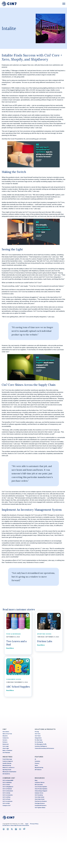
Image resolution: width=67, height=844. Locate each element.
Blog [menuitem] (36, 780)
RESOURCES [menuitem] (40, 778)
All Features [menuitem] (38, 769)
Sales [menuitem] (36, 765)
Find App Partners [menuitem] (40, 803)
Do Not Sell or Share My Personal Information (16, 825)
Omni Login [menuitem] (6, 748)
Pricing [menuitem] (37, 731)
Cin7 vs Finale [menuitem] (6, 799)
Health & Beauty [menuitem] (7, 763)
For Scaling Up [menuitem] (39, 742)
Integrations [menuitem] (38, 738)
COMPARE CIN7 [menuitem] (9, 778)
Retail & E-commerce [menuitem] (8, 767)
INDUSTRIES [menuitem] (7, 757)
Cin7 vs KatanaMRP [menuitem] (8, 780)
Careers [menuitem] (5, 740)
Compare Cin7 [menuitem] (7, 805)
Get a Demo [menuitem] (6, 731)
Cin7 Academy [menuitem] (39, 795)
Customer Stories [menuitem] (39, 782)
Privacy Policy (34, 823)
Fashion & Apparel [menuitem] (8, 761)
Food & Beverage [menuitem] (7, 759)
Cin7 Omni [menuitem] (38, 735)
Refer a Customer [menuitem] (7, 750)
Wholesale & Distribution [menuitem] (9, 771)
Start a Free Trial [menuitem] (7, 733)
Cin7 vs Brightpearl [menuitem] (8, 786)
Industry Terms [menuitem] (39, 793)
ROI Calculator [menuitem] (39, 784)
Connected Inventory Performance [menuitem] (44, 748)
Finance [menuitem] (37, 763)
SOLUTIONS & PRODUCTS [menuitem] (45, 729)
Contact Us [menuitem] (6, 738)
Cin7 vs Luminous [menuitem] (7, 801)
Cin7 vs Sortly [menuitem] (6, 793)
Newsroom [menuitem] (6, 744)
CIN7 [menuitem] (4, 729)
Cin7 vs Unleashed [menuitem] (8, 790)
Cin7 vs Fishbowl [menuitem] (7, 788)
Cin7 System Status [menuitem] (40, 807)
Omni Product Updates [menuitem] (41, 788)
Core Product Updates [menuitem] (41, 786)
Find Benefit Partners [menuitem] (40, 805)
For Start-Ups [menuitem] (38, 740)
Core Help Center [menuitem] (39, 797)
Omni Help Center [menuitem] (40, 799)
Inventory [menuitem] (37, 761)
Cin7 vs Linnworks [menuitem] (8, 795)
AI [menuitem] (35, 759)
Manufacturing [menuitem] (7, 765)
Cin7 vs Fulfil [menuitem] (6, 803)
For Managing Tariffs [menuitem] (40, 744)
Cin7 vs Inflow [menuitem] (6, 797)
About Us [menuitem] (5, 735)
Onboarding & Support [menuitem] (41, 790)
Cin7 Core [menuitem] (37, 733)
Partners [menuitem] (5, 742)
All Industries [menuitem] (6, 773)
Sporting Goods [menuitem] (7, 769)
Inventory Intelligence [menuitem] (41, 746)
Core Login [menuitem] (6, 746)
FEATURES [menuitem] (39, 757)
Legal (26, 823)
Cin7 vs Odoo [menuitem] (6, 784)
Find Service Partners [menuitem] (41, 801)
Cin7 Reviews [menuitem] (6, 752)
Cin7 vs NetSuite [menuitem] (7, 782)
